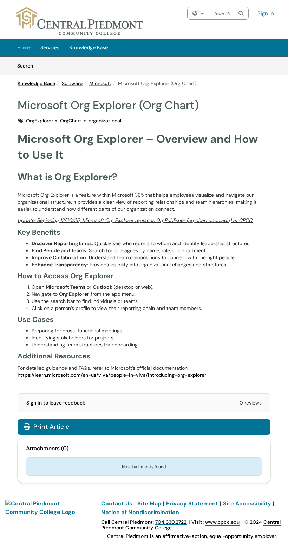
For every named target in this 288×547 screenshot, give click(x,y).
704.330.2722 (170, 522)
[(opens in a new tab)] (80, 21)
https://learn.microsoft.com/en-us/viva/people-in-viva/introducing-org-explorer (112, 375)
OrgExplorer (39, 120)
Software (72, 83)
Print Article (50, 426)
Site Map (149, 503)
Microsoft (100, 83)
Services (49, 47)
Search (27, 65)
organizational (105, 120)
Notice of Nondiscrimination (140, 512)
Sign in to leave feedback (55, 403)
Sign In (265, 13)
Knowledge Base (88, 47)
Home (24, 47)
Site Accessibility (247, 503)
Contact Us (116, 503)
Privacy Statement (192, 503)
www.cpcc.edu (222, 522)
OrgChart (70, 120)
